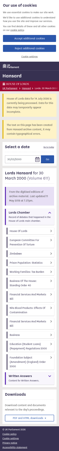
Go (47, 159)
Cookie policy (9, 434)
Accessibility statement (14, 447)
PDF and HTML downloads (28, 418)
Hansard (12, 76)
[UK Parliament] (11, 66)
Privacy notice (9, 443)
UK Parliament (9, 88)
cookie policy (17, 30)
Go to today (48, 147)
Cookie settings (29, 56)
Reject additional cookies (29, 48)
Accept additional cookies (29, 38)
